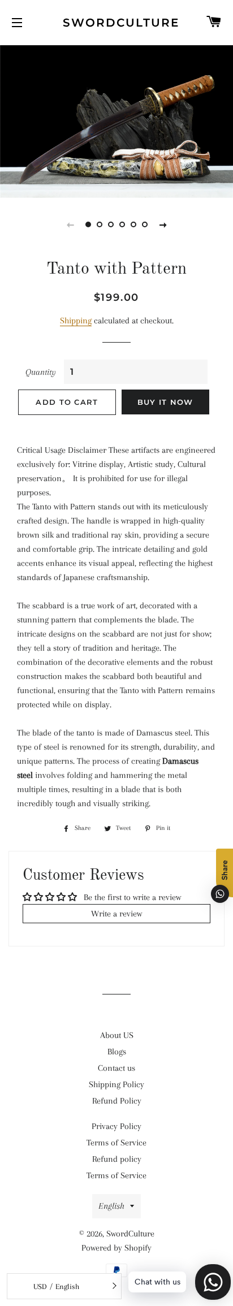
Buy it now (165, 401)
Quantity (40, 372)
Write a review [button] (116, 914)
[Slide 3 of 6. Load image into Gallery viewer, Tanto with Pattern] (110, 224)
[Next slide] (162, 224)
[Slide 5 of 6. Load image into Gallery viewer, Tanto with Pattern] (133, 224)
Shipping (76, 320)
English (111, 1206)
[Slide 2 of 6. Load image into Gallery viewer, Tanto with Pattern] (99, 224)
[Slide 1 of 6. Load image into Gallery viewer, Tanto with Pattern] (88, 224)
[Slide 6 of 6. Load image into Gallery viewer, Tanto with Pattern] (144, 224)
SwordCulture (117, 22)
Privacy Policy (116, 1126)
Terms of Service (116, 1143)
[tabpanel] (116, 120)
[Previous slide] (70, 224)
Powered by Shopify (116, 1248)
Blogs (116, 1051)
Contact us (116, 1068)
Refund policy (116, 1159)
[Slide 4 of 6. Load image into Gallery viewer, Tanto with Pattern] (122, 224)
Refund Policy (116, 1101)
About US (116, 1035)
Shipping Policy (116, 1084)
